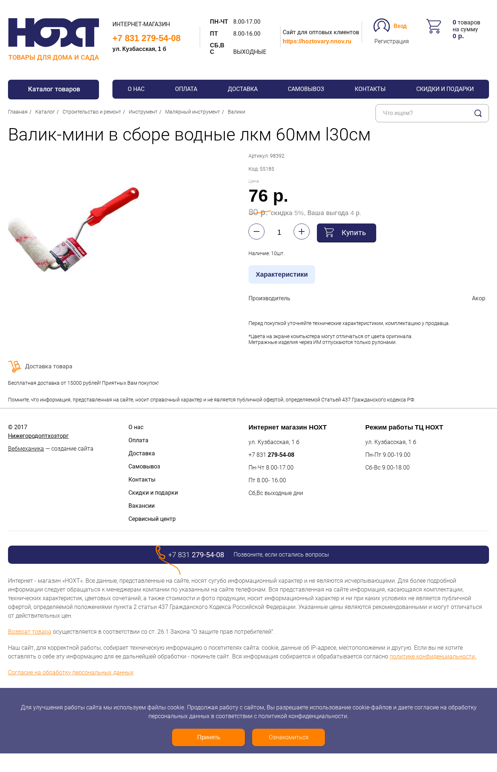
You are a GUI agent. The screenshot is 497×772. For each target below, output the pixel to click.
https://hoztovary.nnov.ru (317, 41)
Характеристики (282, 274)
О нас (136, 89)
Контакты (370, 89)
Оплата (186, 89)
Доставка (243, 89)
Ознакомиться (289, 737)
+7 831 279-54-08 (146, 38)
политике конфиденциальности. (433, 656)
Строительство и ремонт (92, 112)
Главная (18, 112)
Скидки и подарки (445, 89)
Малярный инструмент (192, 112)
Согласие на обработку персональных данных (71, 672)
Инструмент (143, 112)
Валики (236, 112)
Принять (208, 737)
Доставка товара (48, 366)
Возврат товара (29, 631)
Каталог (45, 112)
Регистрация (391, 41)
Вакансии (141, 505)
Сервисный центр (152, 518)
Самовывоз (306, 89)
